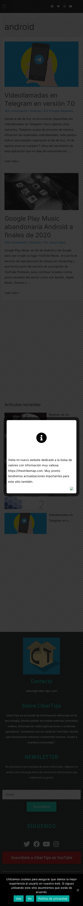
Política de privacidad (52, 898)
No (30, 898)
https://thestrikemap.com (25, 470)
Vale (18, 898)
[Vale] (78, 890)
